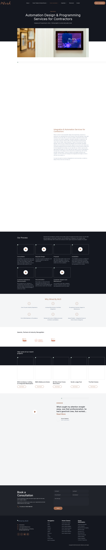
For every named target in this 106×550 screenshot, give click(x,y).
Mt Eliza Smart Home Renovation (59, 382)
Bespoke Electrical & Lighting (83, 527)
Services (49, 528)
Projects (49, 529)
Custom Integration (81, 526)
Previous (84, 330)
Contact (78, 3)
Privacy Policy (50, 538)
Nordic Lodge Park (76, 382)
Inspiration (63, 3)
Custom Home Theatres (66, 522)
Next (88, 330)
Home (49, 522)
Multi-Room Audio (81, 529)
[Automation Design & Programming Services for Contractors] (25, 368)
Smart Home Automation (82, 524)
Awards (49, 526)
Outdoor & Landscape (82, 534)
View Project (21, 386)
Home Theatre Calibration (66, 531)
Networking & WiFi (81, 533)
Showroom (71, 3)
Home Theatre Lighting (66, 529)
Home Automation (53, 3)
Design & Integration (81, 538)
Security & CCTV (81, 531)
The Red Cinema (93, 382)
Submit (58, 508)
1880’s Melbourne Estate (42, 382)
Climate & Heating (81, 536)
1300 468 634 (29, 506)
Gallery (49, 531)
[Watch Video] (25, 249)
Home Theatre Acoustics (66, 533)
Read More (61, 414)
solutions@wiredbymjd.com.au (24, 526)
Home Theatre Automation (66, 528)
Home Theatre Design (66, 524)
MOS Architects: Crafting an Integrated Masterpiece (25, 382)
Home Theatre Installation (66, 526)
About (27, 3)
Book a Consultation (100, 3)
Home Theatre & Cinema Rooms (39, 3)
